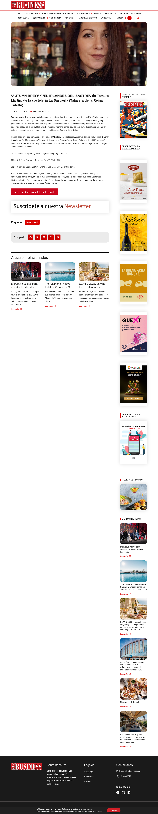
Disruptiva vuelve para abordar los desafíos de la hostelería (25, 287)
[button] (30, 237)
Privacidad (89, 777)
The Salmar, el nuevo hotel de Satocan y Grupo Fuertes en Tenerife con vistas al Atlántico (133, 587)
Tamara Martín (32, 222)
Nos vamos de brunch (129, 702)
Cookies (87, 782)
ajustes (98, 811)
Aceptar (114, 810)
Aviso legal (89, 772)
